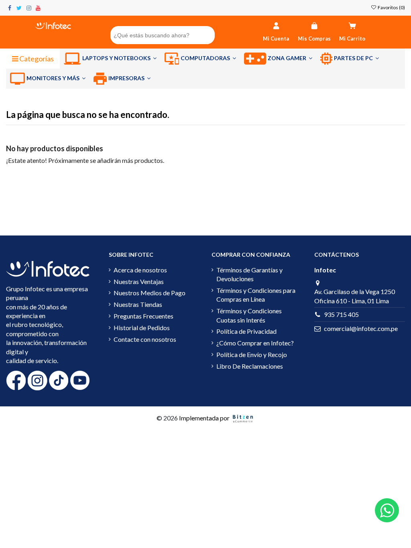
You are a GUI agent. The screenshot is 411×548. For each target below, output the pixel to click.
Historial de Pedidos (142, 327)
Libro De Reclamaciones (249, 366)
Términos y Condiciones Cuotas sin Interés (249, 315)
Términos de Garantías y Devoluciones (249, 274)
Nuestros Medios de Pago (149, 292)
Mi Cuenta (276, 38)
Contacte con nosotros (145, 339)
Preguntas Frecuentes (143, 316)
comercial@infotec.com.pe (361, 328)
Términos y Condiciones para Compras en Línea (255, 294)
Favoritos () (391, 7)
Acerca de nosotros (140, 270)
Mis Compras (314, 38)
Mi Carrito (352, 38)
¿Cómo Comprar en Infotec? (255, 343)
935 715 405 (341, 314)
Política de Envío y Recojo (251, 354)
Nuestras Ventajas (139, 281)
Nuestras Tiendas (138, 304)
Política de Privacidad (246, 331)
